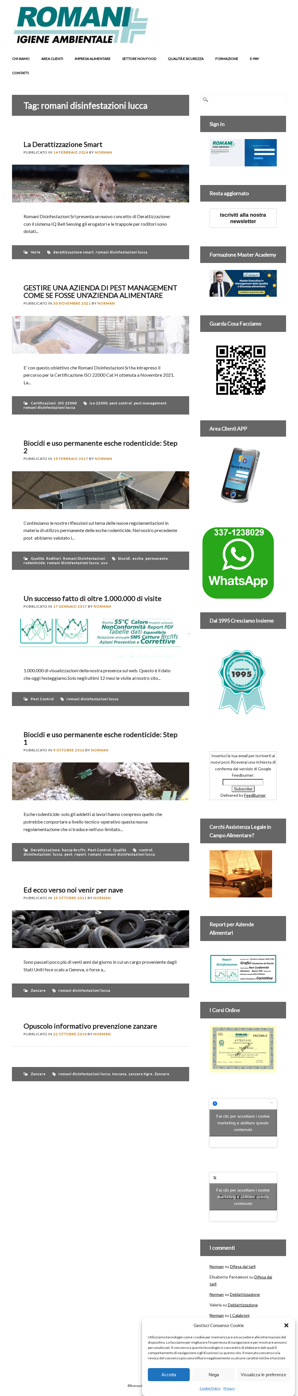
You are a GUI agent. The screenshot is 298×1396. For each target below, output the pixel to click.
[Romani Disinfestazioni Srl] (80, 42)
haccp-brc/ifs (74, 850)
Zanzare (38, 990)
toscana (119, 1074)
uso (104, 563)
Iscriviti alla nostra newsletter (243, 218)
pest (68, 854)
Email (280, 39)
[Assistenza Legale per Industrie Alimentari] (241, 894)
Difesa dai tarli (243, 1266)
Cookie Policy (210, 1388)
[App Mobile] (243, 163)
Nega (214, 1374)
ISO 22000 (67, 403)
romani (94, 854)
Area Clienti (52, 58)
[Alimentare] (243, 979)
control (145, 850)
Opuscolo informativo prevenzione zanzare (90, 1026)
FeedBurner (255, 795)
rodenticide (34, 563)
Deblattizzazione (245, 1294)
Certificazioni (43, 403)
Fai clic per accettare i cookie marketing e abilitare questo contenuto (243, 1123)
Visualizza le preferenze (263, 1374)
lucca (58, 854)
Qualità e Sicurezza (186, 58)
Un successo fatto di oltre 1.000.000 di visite (93, 598)
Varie (35, 252)
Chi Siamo (21, 58)
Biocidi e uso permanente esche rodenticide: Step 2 (101, 447)
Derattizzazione (45, 850)
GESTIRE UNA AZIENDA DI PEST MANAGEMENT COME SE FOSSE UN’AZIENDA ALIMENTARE (100, 291)
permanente (157, 558)
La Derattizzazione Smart (63, 144)
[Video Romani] (241, 398)
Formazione (226, 58)
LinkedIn (257, 39)
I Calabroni (239, 1315)
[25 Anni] (243, 682)
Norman (103, 152)
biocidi (124, 558)
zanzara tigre (140, 1074)
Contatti (20, 73)
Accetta (169, 1374)
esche (137, 558)
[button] (286, 1325)
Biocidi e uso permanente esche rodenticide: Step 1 (101, 738)
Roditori (53, 558)
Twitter (246, 39)
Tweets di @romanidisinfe (243, 1196)
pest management (150, 403)
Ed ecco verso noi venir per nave (73, 889)
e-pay (254, 58)
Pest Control (42, 699)
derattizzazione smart (73, 252)
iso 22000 (99, 403)
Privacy (229, 1388)
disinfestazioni (37, 854)
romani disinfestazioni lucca (122, 252)
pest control (121, 403)
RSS (269, 39)
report (80, 854)
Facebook (235, 39)
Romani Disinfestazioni (84, 558)
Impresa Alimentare (93, 58)
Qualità (37, 558)
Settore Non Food (139, 58)
